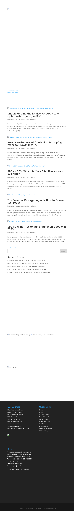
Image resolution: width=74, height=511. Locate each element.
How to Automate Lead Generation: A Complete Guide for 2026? (27, 263)
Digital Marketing (30, 119)
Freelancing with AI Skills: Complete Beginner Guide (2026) (26, 260)
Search (63, 251)
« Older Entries (12, 248)
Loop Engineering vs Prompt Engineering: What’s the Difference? (28, 269)
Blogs (41, 410)
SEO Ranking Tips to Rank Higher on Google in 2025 (36, 228)
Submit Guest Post (45, 417)
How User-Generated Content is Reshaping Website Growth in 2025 (34, 144)
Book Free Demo (12, 93)
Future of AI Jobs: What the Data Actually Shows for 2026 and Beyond (29, 272)
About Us (42, 412)
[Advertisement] (37, 290)
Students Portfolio (45, 421)
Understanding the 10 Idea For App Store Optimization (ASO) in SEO (33, 115)
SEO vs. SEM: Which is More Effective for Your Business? (35, 173)
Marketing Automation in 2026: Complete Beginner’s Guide (26, 266)
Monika (11, 119)
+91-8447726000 (26, 459)
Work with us (43, 426)
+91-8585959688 (13, 461)
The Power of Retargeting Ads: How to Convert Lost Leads (36, 201)
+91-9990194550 (14, 459)
